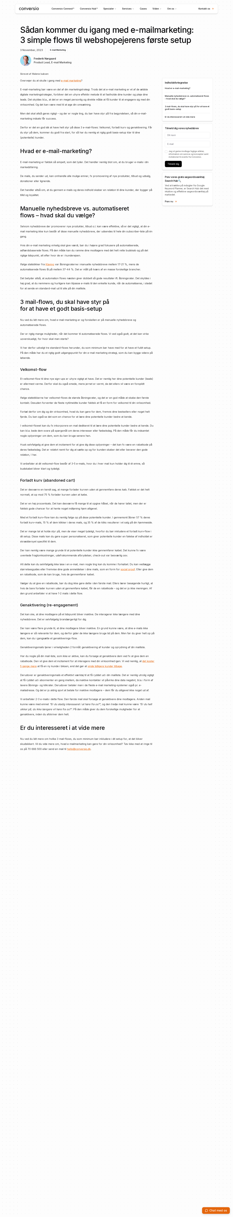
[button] (216, 1210)
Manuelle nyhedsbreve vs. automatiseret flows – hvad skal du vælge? (187, 97)
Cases (143, 8)
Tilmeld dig (173, 164)
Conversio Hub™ (89, 8)
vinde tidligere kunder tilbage (105, 666)
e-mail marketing (71, 80)
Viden (155, 8)
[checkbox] (166, 151)
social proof (128, 569)
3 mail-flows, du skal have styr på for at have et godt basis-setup (187, 107)
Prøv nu (169, 201)
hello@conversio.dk (79, 749)
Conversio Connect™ (63, 8)
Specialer (108, 8)
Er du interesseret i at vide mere (180, 117)
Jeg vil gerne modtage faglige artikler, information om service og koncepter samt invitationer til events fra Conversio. (188, 154)
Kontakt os (204, 8)
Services (127, 8)
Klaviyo (49, 264)
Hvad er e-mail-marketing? (177, 88)
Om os (170, 8)
